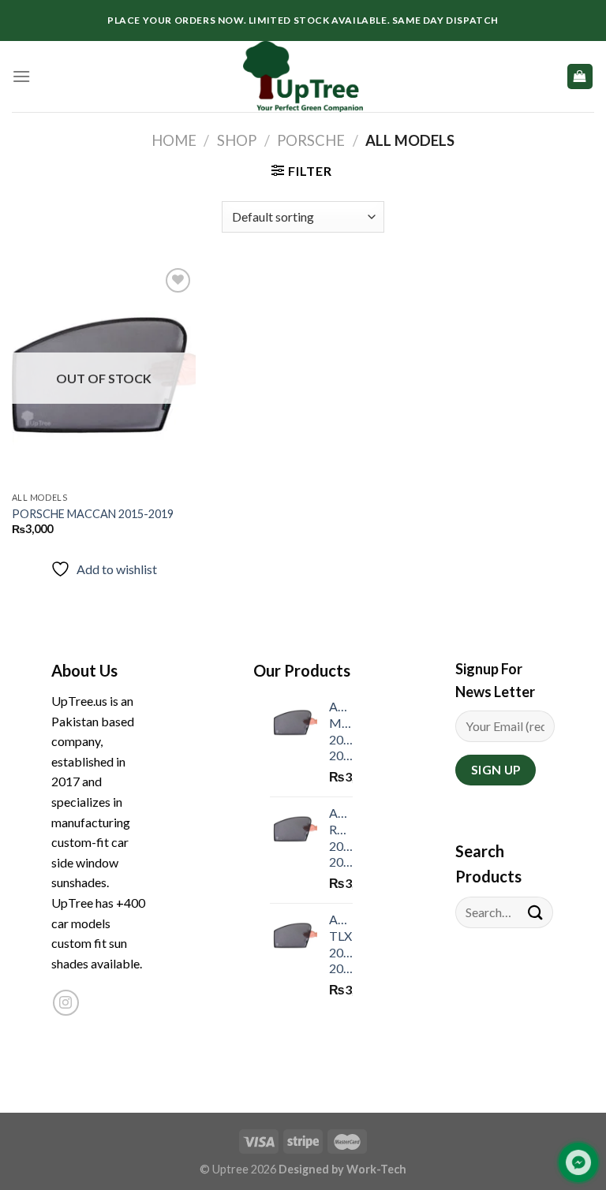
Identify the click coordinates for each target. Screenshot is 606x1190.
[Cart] (580, 77)
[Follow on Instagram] (66, 1003)
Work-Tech (376, 1169)
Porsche (311, 140)
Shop (236, 140)
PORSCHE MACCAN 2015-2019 (93, 513)
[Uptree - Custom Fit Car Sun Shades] (303, 76)
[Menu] (21, 76)
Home (174, 140)
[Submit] (536, 912)
